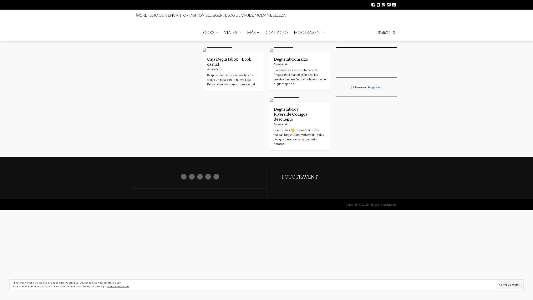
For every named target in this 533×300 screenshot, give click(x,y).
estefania (216, 69)
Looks (207, 32)
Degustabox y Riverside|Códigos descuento (290, 114)
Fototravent (308, 32)
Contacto (277, 32)
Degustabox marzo (291, 59)
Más (251, 32)
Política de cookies (118, 286)
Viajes (230, 32)
